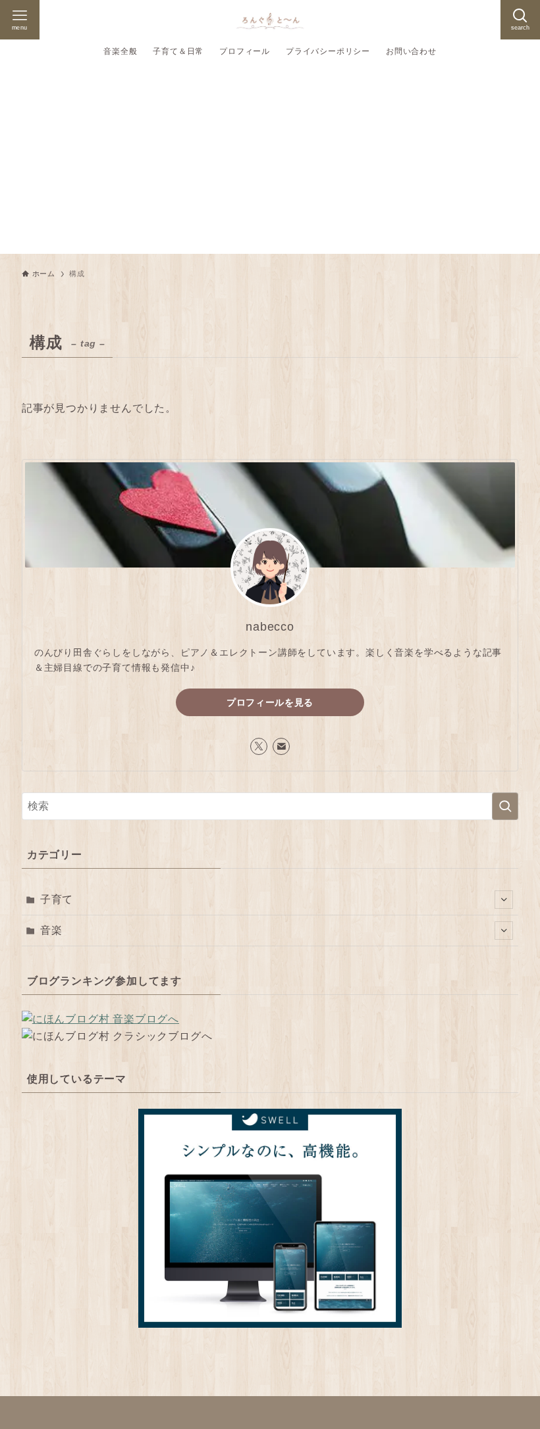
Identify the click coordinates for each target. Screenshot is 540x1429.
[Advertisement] (270, 162)
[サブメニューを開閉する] (504, 899)
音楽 (51, 930)
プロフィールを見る (270, 702)
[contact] (281, 746)
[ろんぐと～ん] (270, 19)
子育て (56, 899)
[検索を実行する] (505, 806)
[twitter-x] (258, 746)
